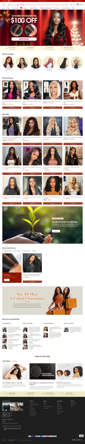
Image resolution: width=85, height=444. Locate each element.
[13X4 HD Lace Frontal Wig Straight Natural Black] (32, 185)
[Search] (66, 4)
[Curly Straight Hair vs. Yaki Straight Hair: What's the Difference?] (42, 371)
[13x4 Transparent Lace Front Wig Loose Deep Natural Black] (52, 155)
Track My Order (46, 408)
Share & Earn (73, 404)
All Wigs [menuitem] (8, 8)
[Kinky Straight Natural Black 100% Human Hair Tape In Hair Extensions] (4, 346)
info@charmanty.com (8, 412)
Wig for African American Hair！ (64, 383)
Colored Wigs (49, 69)
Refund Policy (59, 406)
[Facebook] (3, 1)
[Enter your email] (20, 426)
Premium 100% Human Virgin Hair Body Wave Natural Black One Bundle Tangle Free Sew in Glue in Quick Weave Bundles (35, 329)
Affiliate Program (74, 403)
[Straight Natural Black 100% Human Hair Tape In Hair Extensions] (4, 341)
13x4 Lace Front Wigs (26, 250)
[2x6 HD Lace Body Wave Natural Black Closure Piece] (32, 89)
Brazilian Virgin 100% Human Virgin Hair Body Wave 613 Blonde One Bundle (35, 346)
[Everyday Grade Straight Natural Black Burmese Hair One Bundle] (4, 335)
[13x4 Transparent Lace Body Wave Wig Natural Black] (32, 126)
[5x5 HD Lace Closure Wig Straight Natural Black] (12, 185)
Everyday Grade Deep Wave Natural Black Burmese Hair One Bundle (55, 328)
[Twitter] (5, 1)
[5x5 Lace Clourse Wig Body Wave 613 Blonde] (73, 185)
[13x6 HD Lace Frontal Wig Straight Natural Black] (12, 155)
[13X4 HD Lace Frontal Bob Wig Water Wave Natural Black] (52, 185)
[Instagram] (7, 1)
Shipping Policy (59, 408)
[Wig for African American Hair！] (70, 371)
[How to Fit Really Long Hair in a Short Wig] (15, 371)
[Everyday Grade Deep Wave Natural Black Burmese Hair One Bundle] (45, 329)
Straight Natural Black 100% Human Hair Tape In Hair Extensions (13, 340)
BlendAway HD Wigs (7, 250)
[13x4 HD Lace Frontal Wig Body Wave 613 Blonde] (52, 126)
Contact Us (45, 403)
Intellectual (59, 413)
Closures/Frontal (32, 414)
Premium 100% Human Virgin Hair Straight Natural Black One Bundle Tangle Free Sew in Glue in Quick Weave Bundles (14, 329)
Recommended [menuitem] (16, 8)
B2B (71, 406)
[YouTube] (9, 1)
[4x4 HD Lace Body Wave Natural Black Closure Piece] (73, 89)
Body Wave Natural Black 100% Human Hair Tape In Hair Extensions (35, 341)
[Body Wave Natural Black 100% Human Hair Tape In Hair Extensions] (25, 341)
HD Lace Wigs (35, 69)
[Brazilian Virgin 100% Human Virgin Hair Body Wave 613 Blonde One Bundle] (25, 347)
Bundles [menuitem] (25, 8)
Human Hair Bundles (63, 69)
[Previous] (2, 63)
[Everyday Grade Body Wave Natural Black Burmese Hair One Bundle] (25, 336)
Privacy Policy (59, 409)
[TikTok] (12, 1)
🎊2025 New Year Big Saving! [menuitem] (45, 8)
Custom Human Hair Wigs (47, 406)
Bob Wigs (34, 250)
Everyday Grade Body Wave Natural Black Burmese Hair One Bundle (35, 335)
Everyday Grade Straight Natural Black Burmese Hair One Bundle (14, 335)
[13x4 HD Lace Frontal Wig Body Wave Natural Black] (32, 155)
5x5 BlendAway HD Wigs (34, 404)
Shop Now (6, 279)
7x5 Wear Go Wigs (8, 69)
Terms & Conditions (60, 411)
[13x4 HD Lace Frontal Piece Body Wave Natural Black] (12, 89)
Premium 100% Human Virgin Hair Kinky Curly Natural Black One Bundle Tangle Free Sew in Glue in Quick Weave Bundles (76, 329)
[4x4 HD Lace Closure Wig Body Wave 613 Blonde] (73, 126)
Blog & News (59, 404)
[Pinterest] (11, 1)
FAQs (44, 404)
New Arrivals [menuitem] (56, 8)
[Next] (82, 63)
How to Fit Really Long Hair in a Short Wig (12, 383)
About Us (58, 403)
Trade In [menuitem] (73, 8)
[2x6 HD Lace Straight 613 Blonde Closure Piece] (52, 89)
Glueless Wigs (22, 69)
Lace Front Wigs (32, 411)
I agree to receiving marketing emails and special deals (12, 429)
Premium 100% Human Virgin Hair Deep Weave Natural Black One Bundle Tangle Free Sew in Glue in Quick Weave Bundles (55, 334)
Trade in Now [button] (56, 231)
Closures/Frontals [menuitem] (33, 8)
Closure (76, 69)
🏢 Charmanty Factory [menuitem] (65, 8)
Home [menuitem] (3, 8)
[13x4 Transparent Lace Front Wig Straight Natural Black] (73, 155)
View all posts (14, 361)
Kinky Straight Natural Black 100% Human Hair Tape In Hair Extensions (14, 346)
